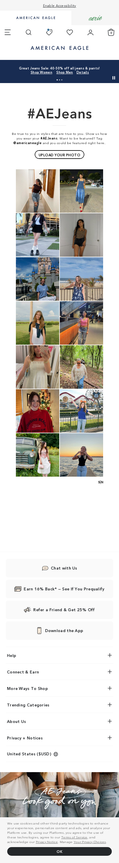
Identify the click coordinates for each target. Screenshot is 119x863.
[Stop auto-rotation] (114, 78)
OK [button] (59, 851)
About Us (16, 721)
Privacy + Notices (25, 738)
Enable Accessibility (59, 5)
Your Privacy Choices (90, 841)
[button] (57, 79)
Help (11, 655)
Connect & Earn (23, 672)
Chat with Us (64, 568)
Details (83, 72)
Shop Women (41, 72)
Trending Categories (28, 705)
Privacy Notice (47, 841)
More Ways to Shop (27, 688)
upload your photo (60, 154)
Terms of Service (74, 837)
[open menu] (7, 32)
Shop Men (64, 72)
